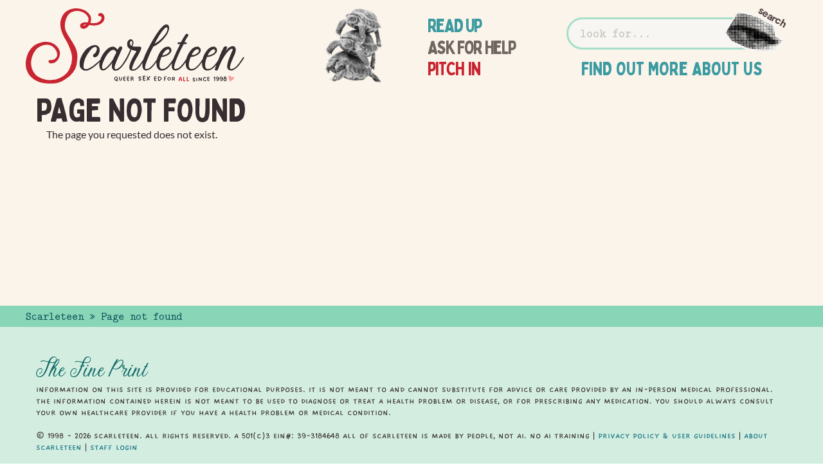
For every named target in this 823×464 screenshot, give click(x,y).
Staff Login (114, 447)
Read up (455, 25)
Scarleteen (55, 316)
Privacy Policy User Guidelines (667, 435)
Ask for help (472, 47)
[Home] (135, 46)
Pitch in (454, 69)
